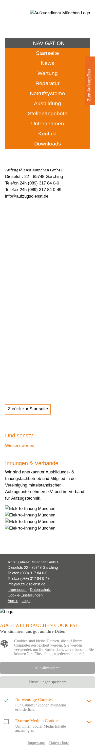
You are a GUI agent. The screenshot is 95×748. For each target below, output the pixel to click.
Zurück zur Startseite (28, 408)
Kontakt (47, 133)
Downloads (47, 143)
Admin (13, 601)
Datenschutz (40, 589)
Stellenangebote (47, 113)
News (47, 63)
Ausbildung (47, 103)
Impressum (17, 589)
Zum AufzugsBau (89, 85)
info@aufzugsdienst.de (26, 196)
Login (26, 601)
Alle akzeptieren (47, 668)
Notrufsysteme (47, 93)
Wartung (47, 73)
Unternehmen (47, 123)
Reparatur (47, 83)
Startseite (47, 53)
